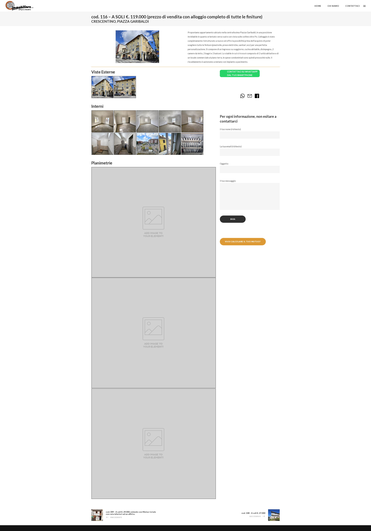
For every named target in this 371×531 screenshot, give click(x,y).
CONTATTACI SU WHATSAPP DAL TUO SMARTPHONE (242, 73)
